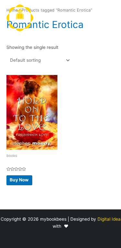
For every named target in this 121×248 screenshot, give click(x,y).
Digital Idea (109, 219)
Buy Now (19, 179)
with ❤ (60, 226)
